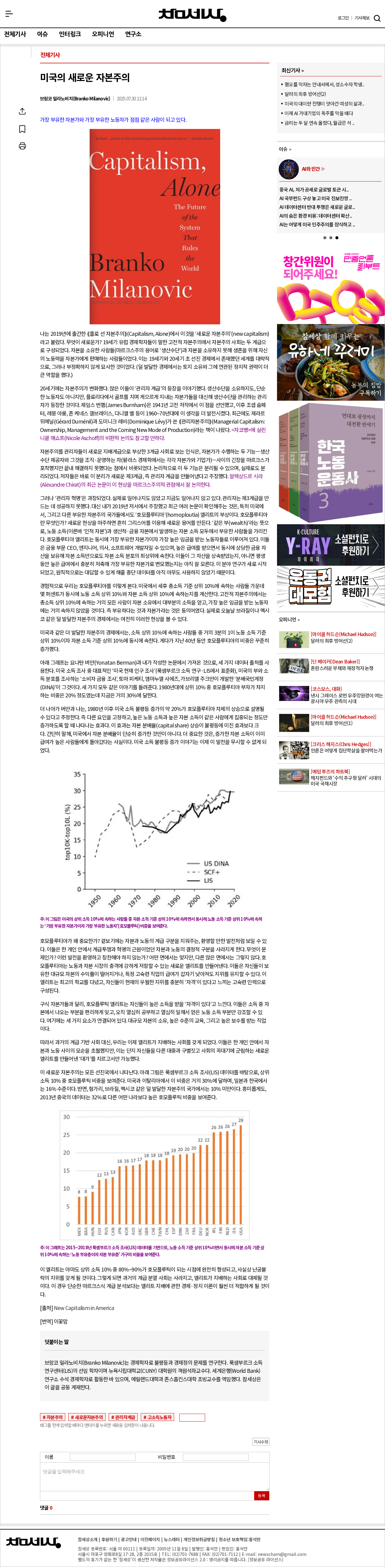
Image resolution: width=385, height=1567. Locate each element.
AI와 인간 (311, 168)
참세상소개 (87, 1539)
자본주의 (55, 1417)
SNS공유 (22, 111)
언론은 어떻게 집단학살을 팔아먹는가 (346, 747)
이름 (49, 1456)
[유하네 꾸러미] (331, 398)
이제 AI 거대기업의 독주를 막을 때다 (319, 113)
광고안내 (129, 1539)
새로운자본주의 (89, 1417)
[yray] (331, 563)
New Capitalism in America (84, 1307)
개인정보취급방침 (199, 1539)
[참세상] (33, 1543)
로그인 (343, 18)
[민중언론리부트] (331, 321)
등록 (262, 1495)
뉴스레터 (172, 1539)
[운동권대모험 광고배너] (331, 605)
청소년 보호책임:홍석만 (239, 1539)
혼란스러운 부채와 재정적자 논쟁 (342, 665)
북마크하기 (22, 128)
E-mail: (249, 1554)
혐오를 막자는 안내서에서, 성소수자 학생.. (324, 84)
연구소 (133, 34)
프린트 (22, 146)
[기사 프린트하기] (22, 146)
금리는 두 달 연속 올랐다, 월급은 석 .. (319, 122)
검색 (377, 18)
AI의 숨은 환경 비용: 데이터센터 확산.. (315, 215)
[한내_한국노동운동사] (331, 521)
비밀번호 (166, 1456)
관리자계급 (125, 1417)
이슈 (42, 34)
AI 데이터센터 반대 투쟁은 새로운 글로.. (317, 206)
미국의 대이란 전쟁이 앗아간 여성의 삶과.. (324, 103)
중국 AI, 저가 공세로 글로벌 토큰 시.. (314, 189)
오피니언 (103, 34)
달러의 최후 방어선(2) (305, 93)
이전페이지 (150, 1539)
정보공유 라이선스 (265, 1559)
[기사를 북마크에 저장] (22, 128)
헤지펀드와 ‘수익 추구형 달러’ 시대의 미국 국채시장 (346, 778)
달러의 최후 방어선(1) (343, 720)
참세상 (192, 15)
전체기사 (15, 34)
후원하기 (109, 1539)
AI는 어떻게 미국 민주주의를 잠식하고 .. (317, 224)
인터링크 (70, 34)
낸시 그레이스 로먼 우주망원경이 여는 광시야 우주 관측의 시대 (347, 695)
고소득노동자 (159, 1417)
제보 (362, 18)
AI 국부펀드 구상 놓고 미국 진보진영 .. (315, 198)
